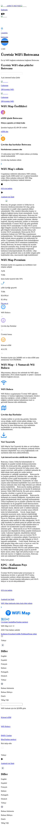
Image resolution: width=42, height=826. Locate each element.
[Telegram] (8, 620)
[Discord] (5, 620)
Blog (14, 622)
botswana (4, 37)
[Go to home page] (9, 4)
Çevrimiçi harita (7, 622)
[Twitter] (2, 620)
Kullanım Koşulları (8, 634)
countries (4, 33)
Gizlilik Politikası (21, 634)
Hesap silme (32, 634)
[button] (21, 638)
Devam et (4, 303)
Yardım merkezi (22, 622)
